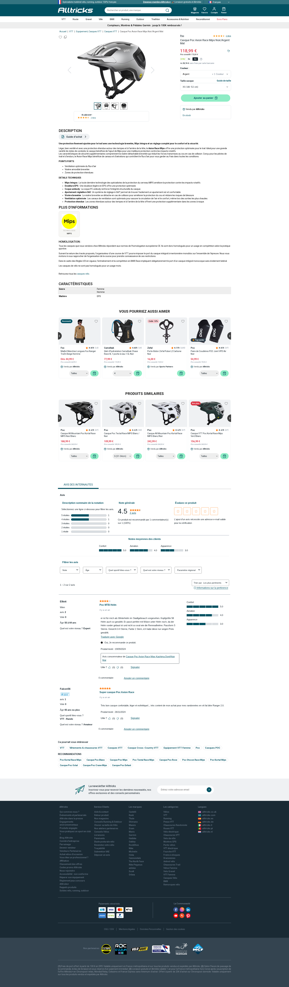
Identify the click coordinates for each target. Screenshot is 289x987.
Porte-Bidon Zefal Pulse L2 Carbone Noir (164, 352)
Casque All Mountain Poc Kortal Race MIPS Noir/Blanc (78, 434)
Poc (182, 36)
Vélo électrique (171, 832)
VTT (64, 19)
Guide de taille (224, 81)
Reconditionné (203, 19)
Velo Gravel (169, 871)
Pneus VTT (168, 822)
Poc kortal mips (218, 760)
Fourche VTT (169, 851)
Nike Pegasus (135, 865)
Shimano (133, 822)
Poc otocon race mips (193, 760)
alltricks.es (207, 818)
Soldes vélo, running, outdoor (74, 890)
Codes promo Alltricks (71, 867)
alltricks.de (207, 822)
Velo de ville (169, 838)
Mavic (132, 832)
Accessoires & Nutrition (178, 19)
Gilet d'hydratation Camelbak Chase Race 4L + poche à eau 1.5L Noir (121, 352)
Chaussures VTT (171, 835)
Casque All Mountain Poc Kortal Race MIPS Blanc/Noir (164, 434)
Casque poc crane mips (95, 765)
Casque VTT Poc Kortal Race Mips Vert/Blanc (207, 434)
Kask (131, 815)
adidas (132, 868)
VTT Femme (169, 874)
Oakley (132, 841)
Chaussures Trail (171, 865)
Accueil (62, 31)
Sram (131, 828)
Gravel (89, 19)
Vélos (166, 812)
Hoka (131, 855)
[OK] (209, 789)
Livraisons (99, 835)
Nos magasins (101, 818)
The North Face (136, 861)
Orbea (132, 874)
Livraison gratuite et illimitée (172, 2)
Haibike (132, 838)
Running (125, 19)
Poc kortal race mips (70, 760)
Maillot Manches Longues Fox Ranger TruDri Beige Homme (78, 352)
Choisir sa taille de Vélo (106, 825)
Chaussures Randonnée (175, 825)
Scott (131, 871)
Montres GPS (169, 841)
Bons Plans (222, 19)
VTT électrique (170, 848)
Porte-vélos (169, 845)
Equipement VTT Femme (177, 747)
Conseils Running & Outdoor (108, 822)
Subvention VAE (101, 851)
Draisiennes (169, 858)
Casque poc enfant (121, 765)
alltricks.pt (207, 828)
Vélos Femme (170, 868)
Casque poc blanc (96, 760)
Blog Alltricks (66, 838)
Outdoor (140, 19)
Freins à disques (171, 855)
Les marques (135, 807)
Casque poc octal (69, 765)
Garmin (132, 835)
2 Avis (93, 118)
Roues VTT (168, 828)
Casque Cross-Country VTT (143, 747)
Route (75, 19)
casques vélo (83, 274)
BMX (112, 19)
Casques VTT (110, 31)
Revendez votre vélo (104, 845)
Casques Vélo (170, 878)
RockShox (134, 845)
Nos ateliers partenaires (106, 828)
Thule (131, 818)
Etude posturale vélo (104, 841)
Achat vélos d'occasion (71, 854)
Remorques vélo (171, 884)
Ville (101, 19)
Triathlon (155, 19)
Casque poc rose (168, 760)
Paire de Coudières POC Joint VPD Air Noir (208, 352)
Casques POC (212, 747)
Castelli (132, 812)
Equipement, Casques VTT (88, 31)
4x (195, 59)
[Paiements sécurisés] (115, 912)
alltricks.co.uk (209, 812)
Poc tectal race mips (143, 760)
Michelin (133, 851)
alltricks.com (208, 815)
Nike (131, 848)
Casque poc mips (118, 760)
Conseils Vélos (101, 832)
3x (189, 59)
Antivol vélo (169, 861)
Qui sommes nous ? (69, 812)
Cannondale (135, 858)
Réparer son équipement (72, 877)
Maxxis (132, 825)
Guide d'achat (74, 136)
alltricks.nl (207, 832)
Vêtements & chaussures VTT (86, 747)
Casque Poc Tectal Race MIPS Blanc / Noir (121, 434)
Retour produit (101, 815)
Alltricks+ (64, 884)
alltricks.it (207, 825)
